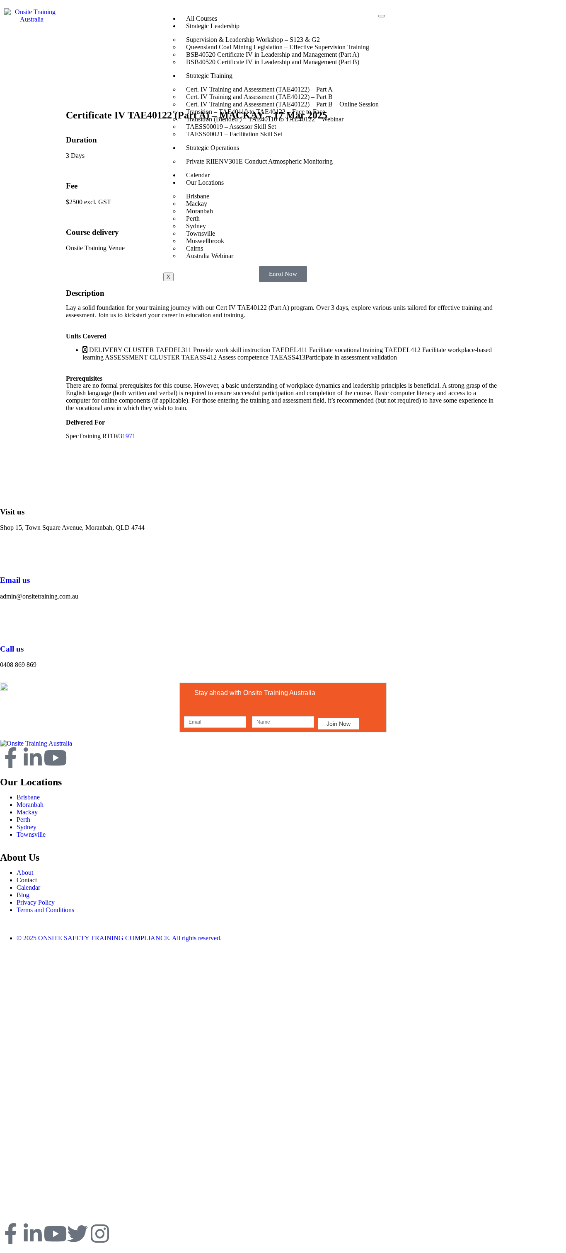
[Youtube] (55, 757)
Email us (15, 580)
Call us (12, 649)
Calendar (198, 175)
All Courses (201, 18)
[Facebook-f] (10, 757)
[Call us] (10, 624)
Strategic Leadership (212, 25)
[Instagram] (99, 1233)
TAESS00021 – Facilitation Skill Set (234, 134)
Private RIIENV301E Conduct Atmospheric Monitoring (259, 161)
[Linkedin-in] (32, 757)
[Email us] (10, 556)
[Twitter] (77, 1233)
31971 (127, 435)
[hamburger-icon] (381, 16)
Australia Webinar (209, 255)
